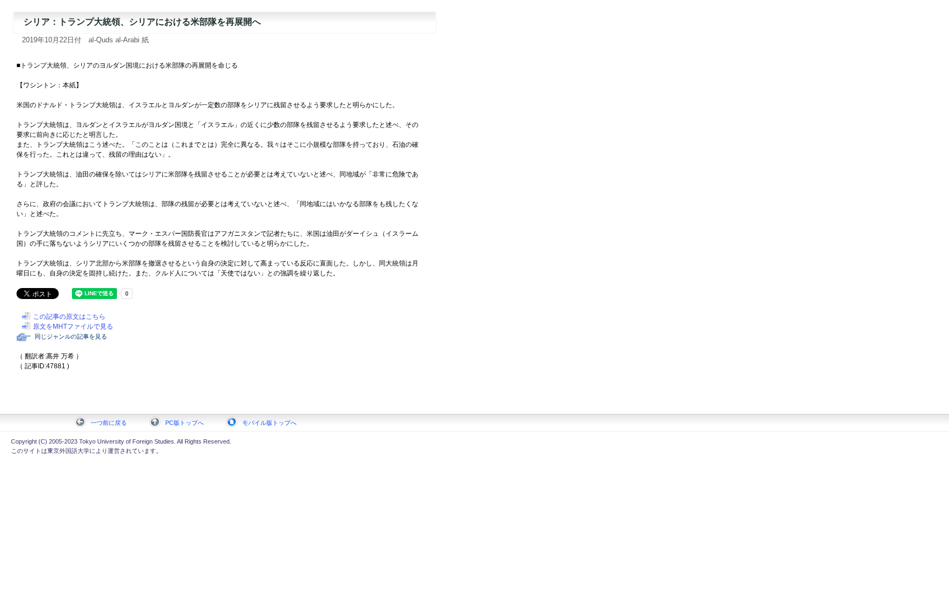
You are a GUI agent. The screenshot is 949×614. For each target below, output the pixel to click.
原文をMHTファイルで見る (73, 326)
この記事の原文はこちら (69, 316)
